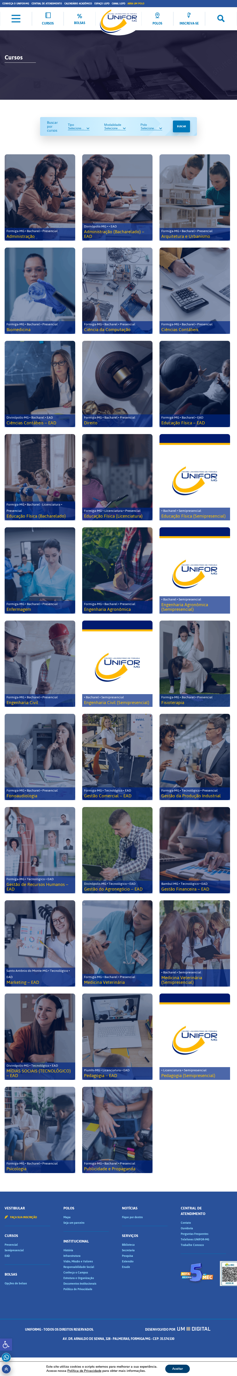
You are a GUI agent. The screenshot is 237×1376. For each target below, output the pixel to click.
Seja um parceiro (73, 1223)
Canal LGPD (118, 3)
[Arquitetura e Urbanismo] (194, 197)
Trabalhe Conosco (192, 1245)
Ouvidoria (187, 1228)
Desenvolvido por (160, 1329)
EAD (7, 1256)
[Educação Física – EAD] (194, 384)
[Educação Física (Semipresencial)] (194, 477)
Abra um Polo (136, 3)
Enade (126, 1267)
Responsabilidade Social (78, 1267)
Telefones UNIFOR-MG (195, 1239)
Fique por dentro (132, 1217)
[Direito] (117, 384)
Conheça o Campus (75, 1272)
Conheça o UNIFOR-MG (15, 3)
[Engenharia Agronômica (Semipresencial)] (194, 570)
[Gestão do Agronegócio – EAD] (117, 850)
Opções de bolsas (16, 1283)
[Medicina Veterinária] (117, 943)
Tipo (71, 125)
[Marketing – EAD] (40, 943)
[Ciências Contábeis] (194, 291)
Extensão (128, 1261)
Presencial (11, 1245)
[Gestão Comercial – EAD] (117, 757)
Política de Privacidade (77, 1289)
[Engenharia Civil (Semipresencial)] (117, 664)
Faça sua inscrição (23, 1217)
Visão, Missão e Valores (78, 1261)
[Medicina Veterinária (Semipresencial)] (194, 943)
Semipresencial (14, 1250)
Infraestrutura (72, 1256)
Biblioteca (128, 1245)
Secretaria (128, 1250)
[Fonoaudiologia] (40, 757)
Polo (143, 125)
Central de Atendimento (46, 3)
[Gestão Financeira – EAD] (194, 850)
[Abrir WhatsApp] (225, 1364)
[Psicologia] (40, 1130)
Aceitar (177, 1369)
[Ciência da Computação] (117, 291)
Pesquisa (127, 1256)
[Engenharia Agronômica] (117, 570)
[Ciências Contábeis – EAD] (40, 384)
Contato (186, 1223)
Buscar (181, 126)
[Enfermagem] (40, 570)
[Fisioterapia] (194, 664)
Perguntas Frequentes (194, 1234)
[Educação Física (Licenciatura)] (117, 477)
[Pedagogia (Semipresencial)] (194, 1037)
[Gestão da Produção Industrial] (194, 757)
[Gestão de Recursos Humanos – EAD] (40, 850)
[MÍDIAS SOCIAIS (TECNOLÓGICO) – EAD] (40, 1037)
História (68, 1250)
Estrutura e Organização (78, 1278)
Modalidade (112, 125)
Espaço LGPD (101, 3)
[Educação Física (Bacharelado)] (40, 477)
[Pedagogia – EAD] (117, 1037)
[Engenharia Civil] (40, 664)
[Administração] (40, 197)
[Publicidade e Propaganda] (117, 1130)
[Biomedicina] (40, 291)
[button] (6, 1345)
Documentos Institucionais (79, 1283)
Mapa (67, 1217)
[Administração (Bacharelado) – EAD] (117, 197)
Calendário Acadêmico (78, 3)
